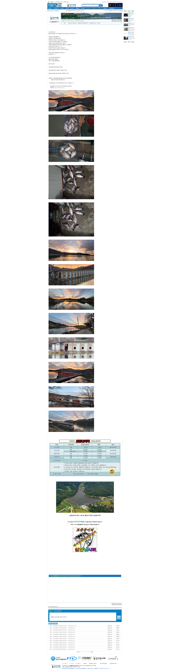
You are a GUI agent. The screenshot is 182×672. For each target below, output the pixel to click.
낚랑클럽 (77, 8)
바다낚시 (62, 8)
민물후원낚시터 (94, 3)
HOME (106, 10)
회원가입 (104, 1)
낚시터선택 (85, 3)
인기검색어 (89, 3)
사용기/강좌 (99, 8)
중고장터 (88, 8)
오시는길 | (72, 663)
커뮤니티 (72, 8)
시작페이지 (111, 1)
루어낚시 (67, 8)
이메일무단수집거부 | (93, 663)
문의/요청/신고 (119, 1)
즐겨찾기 (115, 1)
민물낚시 (50, 8)
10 (89, 651)
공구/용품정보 (111, 8)
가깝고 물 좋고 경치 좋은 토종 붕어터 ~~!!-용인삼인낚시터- (64, 625)
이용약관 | (85, 663)
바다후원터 (100, 3)
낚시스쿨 (82, 8)
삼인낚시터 (54, 21)
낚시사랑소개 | (65, 663)
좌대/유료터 (56, 8)
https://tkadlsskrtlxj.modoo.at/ (60, 87)
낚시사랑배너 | (78, 663)
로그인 (107, 1)
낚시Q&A (93, 8)
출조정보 (105, 8)
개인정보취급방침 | (103, 663)
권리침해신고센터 (113, 663)
